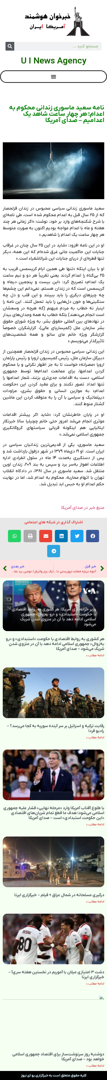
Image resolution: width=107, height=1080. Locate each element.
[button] (92, 536)
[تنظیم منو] (53, 76)
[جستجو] (9, 46)
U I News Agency (53, 60)
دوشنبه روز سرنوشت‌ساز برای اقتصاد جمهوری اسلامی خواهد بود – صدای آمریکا (58, 1057)
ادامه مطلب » (95, 655)
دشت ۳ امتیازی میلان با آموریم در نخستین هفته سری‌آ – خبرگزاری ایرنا (56, 974)
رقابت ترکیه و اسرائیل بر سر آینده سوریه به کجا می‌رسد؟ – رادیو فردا (55, 728)
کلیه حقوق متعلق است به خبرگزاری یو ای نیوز (53, 1075)
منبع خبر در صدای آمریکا (82, 507)
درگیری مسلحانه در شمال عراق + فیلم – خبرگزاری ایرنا (59, 895)
